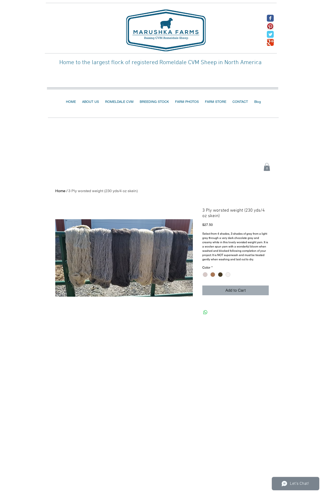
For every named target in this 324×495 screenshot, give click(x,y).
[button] (267, 167)
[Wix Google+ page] (270, 42)
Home (60, 191)
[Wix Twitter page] (270, 34)
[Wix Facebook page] (270, 18)
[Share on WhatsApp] (205, 312)
